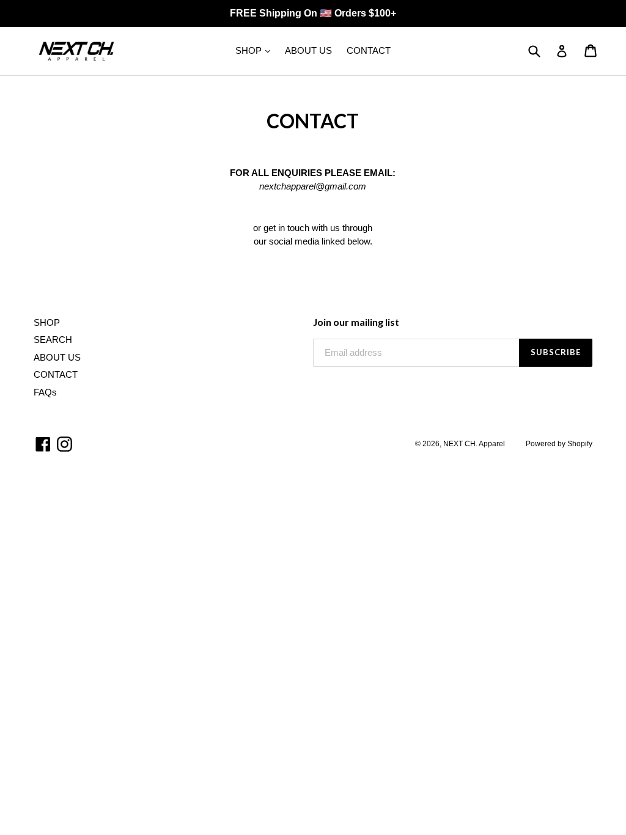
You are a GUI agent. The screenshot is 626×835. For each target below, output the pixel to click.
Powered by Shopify (559, 444)
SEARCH (53, 339)
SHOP (249, 50)
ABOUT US (308, 50)
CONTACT (369, 50)
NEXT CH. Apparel (474, 444)
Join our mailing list (356, 322)
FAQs (45, 392)
